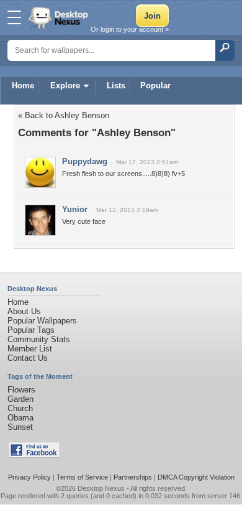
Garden (20, 399)
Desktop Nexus (101, 488)
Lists (116, 85)
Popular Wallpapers (42, 320)
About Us (24, 311)
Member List (29, 348)
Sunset (20, 427)
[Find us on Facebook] (34, 455)
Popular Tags (31, 330)
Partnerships (133, 477)
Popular (155, 85)
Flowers (21, 389)
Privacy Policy (29, 477)
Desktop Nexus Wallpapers (60, 17)
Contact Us (27, 358)
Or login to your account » (130, 29)
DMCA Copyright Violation (196, 477)
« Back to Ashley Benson (63, 115)
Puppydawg (84, 161)
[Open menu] (14, 17)
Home (23, 85)
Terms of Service (82, 477)
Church (20, 408)
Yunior (74, 209)
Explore (65, 85)
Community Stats (38, 339)
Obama (20, 417)
